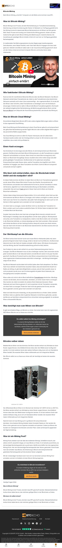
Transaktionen (38, 277)
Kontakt (47, 519)
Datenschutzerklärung (29, 519)
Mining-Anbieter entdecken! (31, 332)
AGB (40, 519)
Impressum (15, 519)
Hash (21, 189)
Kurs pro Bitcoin (8, 110)
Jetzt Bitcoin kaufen (31, 476)
